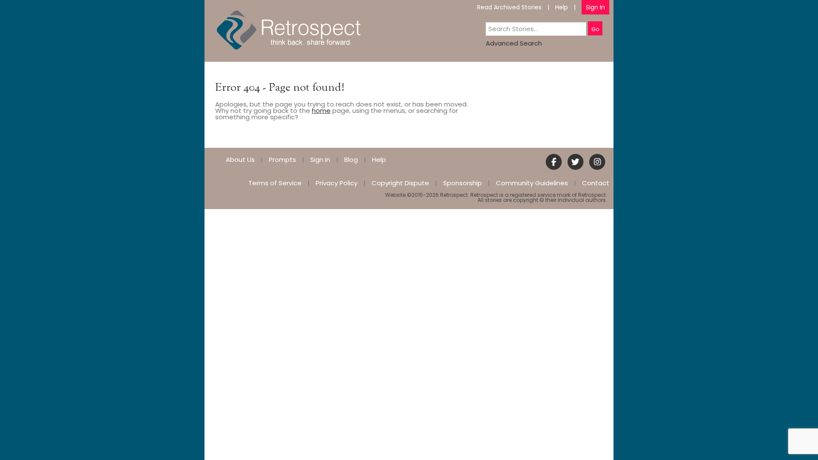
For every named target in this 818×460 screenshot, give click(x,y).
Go (595, 29)
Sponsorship (462, 183)
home (321, 110)
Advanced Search (514, 43)
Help (561, 7)
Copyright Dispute (400, 183)
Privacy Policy (336, 183)
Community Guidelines (532, 183)
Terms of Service (275, 183)
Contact (595, 183)
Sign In (595, 7)
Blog (351, 159)
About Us (240, 159)
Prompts (282, 159)
